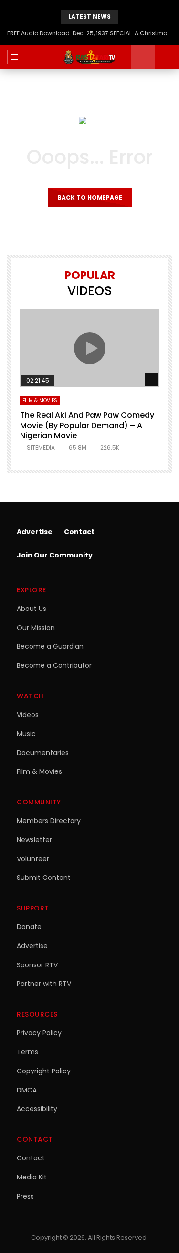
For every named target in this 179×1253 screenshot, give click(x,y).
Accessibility (37, 1109)
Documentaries (43, 753)
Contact (79, 531)
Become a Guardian (50, 646)
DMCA (27, 1090)
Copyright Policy (44, 1071)
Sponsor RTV (37, 965)
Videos (28, 714)
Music (26, 734)
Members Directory (49, 820)
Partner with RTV (44, 983)
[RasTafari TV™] (89, 57)
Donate (29, 927)
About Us (31, 608)
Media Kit (32, 1177)
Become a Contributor (54, 665)
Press (25, 1196)
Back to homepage (89, 197)
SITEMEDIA (41, 447)
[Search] (167, 57)
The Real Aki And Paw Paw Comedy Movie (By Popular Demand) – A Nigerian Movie (87, 425)
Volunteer (33, 859)
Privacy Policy (39, 1033)
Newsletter (34, 840)
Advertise (35, 531)
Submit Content (44, 877)
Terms (27, 1052)
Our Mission (36, 627)
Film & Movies (39, 400)
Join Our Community (55, 555)
